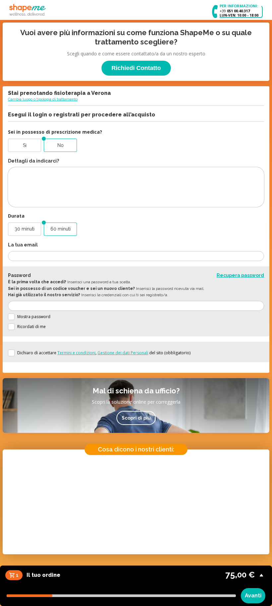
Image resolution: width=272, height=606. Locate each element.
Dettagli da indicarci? (33, 161)
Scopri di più (136, 418)
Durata (16, 216)
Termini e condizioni (76, 353)
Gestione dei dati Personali (123, 353)
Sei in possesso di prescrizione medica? (55, 132)
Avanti (253, 595)
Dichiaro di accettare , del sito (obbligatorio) (103, 353)
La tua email (23, 244)
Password (19, 275)
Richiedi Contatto (136, 68)
